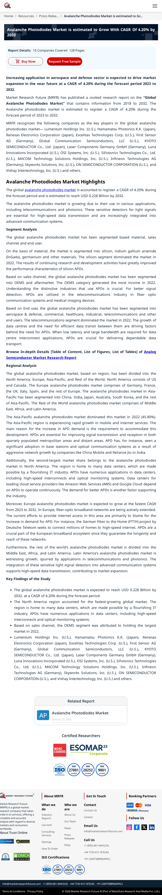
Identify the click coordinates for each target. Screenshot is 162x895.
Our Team (70, 821)
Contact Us (90, 810)
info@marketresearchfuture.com (103, 831)
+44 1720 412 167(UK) (96, 852)
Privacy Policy (35, 891)
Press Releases (49, 16)
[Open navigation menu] (155, 6)
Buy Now (28, 61)
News (67, 828)
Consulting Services (48, 833)
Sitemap (46, 842)
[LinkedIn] (151, 827)
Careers (88, 817)
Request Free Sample (65, 61)
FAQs (67, 845)
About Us (69, 814)
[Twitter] (144, 827)
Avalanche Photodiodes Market (80, 713)
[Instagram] (129, 827)
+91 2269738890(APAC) (97, 859)
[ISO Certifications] (63, 868)
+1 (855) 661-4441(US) (96, 845)
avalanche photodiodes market (50, 189)
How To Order (50, 848)
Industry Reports (47, 816)
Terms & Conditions (13, 891)
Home (8, 16)
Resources (26, 16)
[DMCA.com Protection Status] (21, 856)
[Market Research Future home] (7, 6)
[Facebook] (136, 827)
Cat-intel (47, 825)
